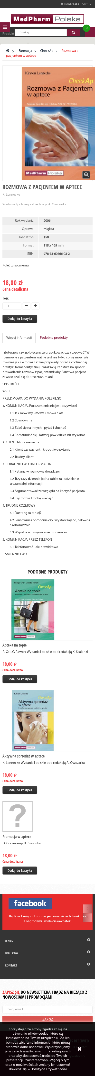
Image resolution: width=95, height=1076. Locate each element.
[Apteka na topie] (47, 609)
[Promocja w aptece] (47, 816)
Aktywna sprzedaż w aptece (23, 756)
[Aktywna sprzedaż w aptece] (47, 720)
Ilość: (5, 298)
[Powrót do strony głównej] (7, 51)
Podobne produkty (54, 338)
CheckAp (46, 51)
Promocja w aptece (16, 836)
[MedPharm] (47, 19)
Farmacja (25, 51)
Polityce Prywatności (49, 1069)
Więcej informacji (19, 338)
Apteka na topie (14, 645)
